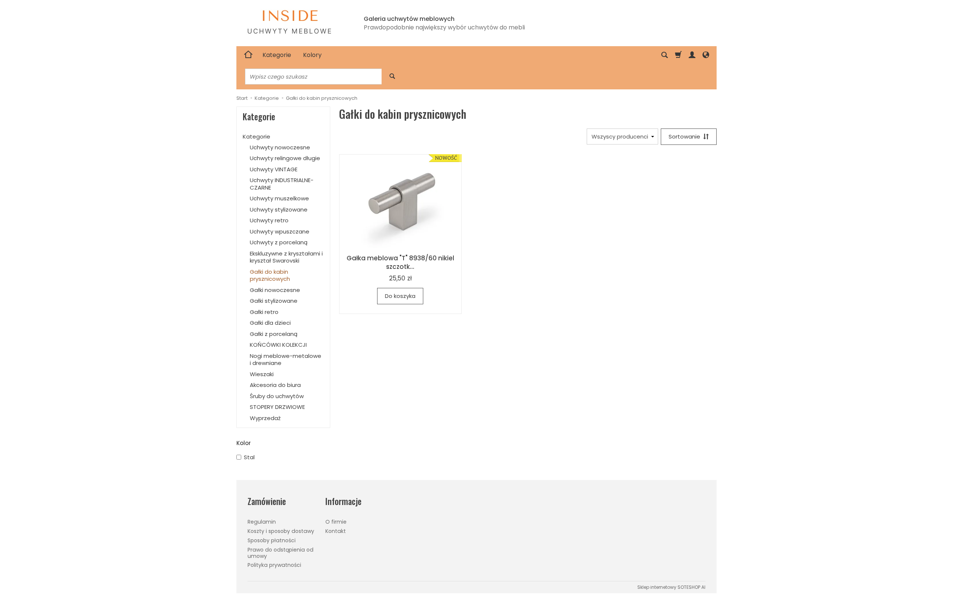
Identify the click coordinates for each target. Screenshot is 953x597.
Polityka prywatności (274, 565)
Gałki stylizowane (273, 301)
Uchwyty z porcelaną (278, 242)
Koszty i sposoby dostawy (281, 531)
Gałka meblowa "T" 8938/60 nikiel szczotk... (400, 262)
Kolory (312, 55)
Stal (249, 457)
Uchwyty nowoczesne (280, 147)
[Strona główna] (248, 55)
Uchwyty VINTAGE (273, 169)
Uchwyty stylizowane (278, 209)
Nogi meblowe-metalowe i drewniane (285, 359)
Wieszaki (262, 374)
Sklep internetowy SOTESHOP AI (671, 587)
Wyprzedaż (265, 418)
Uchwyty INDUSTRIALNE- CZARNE (281, 183)
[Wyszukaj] (392, 77)
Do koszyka (400, 296)
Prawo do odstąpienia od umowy (280, 553)
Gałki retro (264, 312)
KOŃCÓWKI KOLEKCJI (278, 345)
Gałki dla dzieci (270, 323)
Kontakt (335, 531)
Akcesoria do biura (275, 385)
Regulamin (262, 521)
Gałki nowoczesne (275, 290)
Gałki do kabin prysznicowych (270, 275)
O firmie (336, 521)
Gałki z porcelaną (273, 334)
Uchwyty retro (269, 220)
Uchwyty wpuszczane (279, 231)
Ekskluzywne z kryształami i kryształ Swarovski (286, 257)
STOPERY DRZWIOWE (277, 407)
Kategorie (276, 55)
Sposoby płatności (272, 540)
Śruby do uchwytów (277, 396)
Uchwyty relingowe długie (285, 158)
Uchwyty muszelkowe (279, 198)
